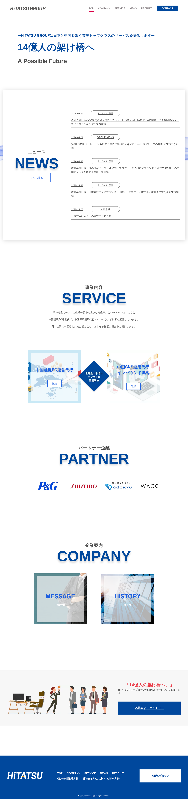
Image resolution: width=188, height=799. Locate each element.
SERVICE (120, 8)
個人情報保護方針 (67, 778)
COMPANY (104, 8)
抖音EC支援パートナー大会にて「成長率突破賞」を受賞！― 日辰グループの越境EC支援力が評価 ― (125, 142)
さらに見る (37, 177)
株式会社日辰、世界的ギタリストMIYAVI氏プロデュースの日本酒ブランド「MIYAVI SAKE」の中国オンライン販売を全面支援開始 (125, 166)
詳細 (54, 383)
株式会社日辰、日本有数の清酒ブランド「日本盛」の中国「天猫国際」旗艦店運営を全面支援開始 (125, 190)
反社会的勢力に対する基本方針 (101, 778)
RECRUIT (146, 8)
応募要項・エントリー (149, 708)
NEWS (133, 8)
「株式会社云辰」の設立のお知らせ (91, 212)
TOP (91, 8)
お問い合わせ (160, 775)
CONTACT (167, 8)
